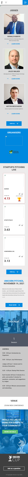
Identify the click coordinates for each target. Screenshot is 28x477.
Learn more (15, 44)
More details (10, 432)
